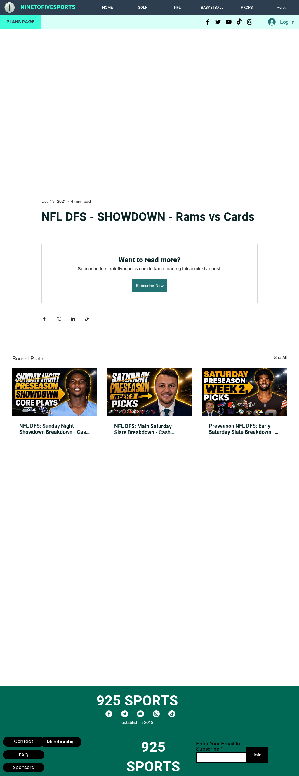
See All (280, 357)
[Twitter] (218, 21)
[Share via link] (87, 318)
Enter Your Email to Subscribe (218, 746)
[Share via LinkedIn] (73, 318)
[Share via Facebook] (44, 318)
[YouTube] (228, 21)
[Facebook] (207, 21)
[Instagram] (249, 21)
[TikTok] (239, 21)
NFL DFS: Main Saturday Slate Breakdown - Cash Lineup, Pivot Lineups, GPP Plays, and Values (146, 429)
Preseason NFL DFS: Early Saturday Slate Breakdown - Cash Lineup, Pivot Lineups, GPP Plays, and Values (241, 429)
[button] (142, 7)
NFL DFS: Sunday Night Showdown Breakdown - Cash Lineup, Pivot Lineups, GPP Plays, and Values (54, 429)
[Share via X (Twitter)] (58, 318)
